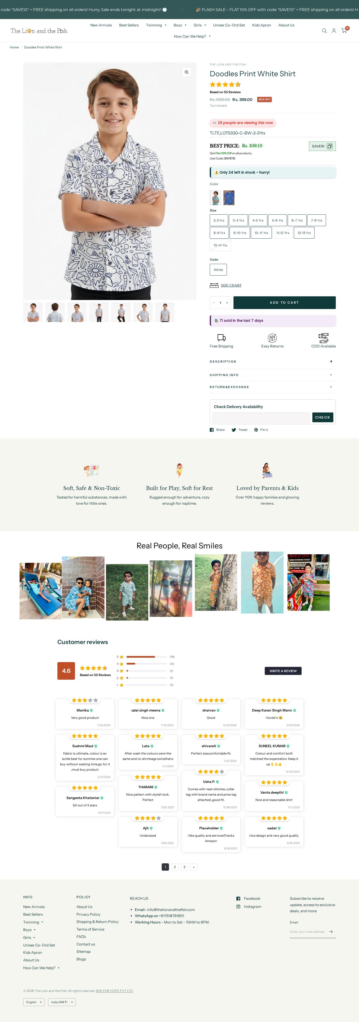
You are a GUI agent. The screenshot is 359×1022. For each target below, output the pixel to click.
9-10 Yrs (239, 233)
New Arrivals (101, 25)
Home (14, 47)
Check (323, 417)
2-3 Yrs (219, 220)
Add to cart (284, 302)
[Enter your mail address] (331, 931)
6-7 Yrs (297, 220)
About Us (286, 25)
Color (214, 184)
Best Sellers (129, 25)
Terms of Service (90, 929)
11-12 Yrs (282, 233)
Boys (178, 25)
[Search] (324, 31)
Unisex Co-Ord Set (229, 25)
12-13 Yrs (304, 233)
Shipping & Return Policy (97, 921)
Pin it (264, 430)
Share (220, 430)
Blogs (81, 959)
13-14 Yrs (220, 245)
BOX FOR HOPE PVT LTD (114, 991)
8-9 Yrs (219, 233)
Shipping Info (224, 375)
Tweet (243, 430)
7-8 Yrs (316, 220)
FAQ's (81, 936)
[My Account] (334, 31)
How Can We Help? (190, 36)
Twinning (154, 25)
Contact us (85, 944)
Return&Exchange (229, 387)
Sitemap (83, 951)
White (218, 270)
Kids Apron (261, 25)
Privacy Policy (88, 914)
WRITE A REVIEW (283, 671)
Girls (197, 25)
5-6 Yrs (277, 220)
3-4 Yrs (238, 220)
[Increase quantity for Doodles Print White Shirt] (227, 303)
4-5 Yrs (258, 220)
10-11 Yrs (261, 233)
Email (294, 922)
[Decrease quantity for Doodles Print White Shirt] (213, 303)
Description (223, 361)
